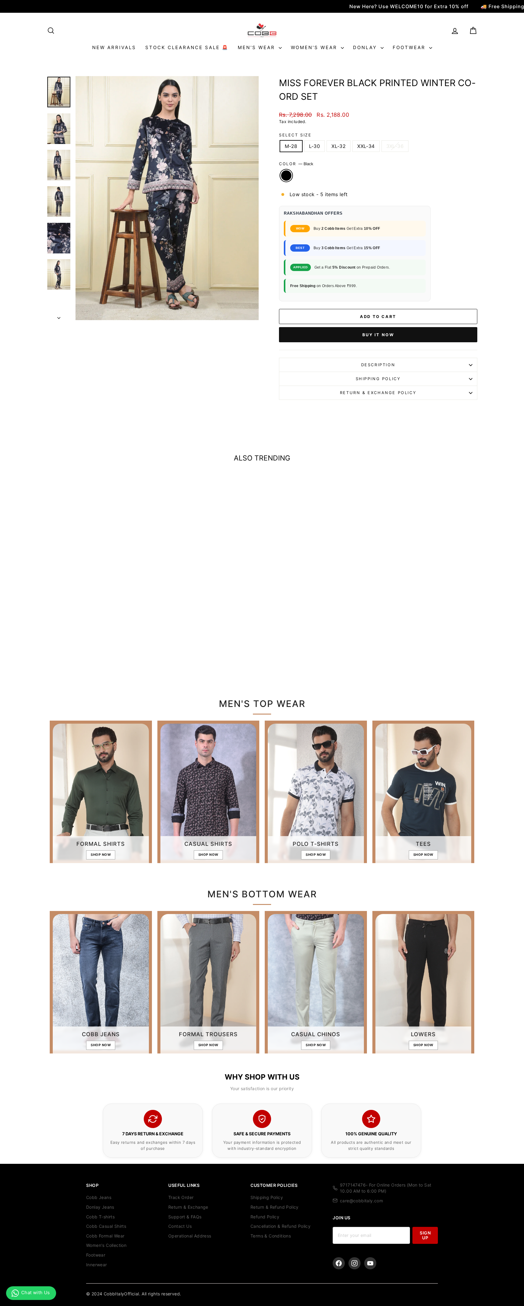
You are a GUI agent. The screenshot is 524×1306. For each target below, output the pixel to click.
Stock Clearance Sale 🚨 (187, 47)
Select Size (295, 134)
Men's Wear (257, 47)
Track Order (180, 1197)
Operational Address (189, 1235)
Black (286, 175)
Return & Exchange (188, 1207)
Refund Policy (264, 1216)
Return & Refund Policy (274, 1207)
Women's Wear (315, 47)
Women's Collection (106, 1245)
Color (296, 163)
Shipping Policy (378, 378)
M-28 (291, 146)
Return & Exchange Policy (378, 392)
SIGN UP (425, 1235)
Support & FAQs (185, 1216)
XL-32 (338, 146)
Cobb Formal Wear (105, 1235)
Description (378, 364)
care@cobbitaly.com (361, 1200)
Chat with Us (35, 1292)
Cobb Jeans (98, 1197)
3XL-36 (395, 146)
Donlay (366, 47)
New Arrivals (114, 47)
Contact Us (180, 1226)
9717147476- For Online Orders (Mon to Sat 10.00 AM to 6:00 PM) (385, 1188)
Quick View (98, 625)
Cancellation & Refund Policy (280, 1226)
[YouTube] (370, 1263)
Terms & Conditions (270, 1235)
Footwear (410, 47)
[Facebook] (339, 1263)
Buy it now (378, 334)
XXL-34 (366, 146)
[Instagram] (354, 1263)
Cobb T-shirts (100, 1216)
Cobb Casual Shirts (106, 1226)
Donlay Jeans (100, 1207)
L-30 (314, 146)
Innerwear (96, 1264)
